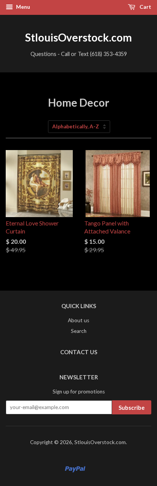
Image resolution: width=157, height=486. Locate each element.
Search (79, 331)
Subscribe (132, 407)
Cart (144, 6)
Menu (22, 6)
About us (78, 320)
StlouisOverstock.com (78, 37)
